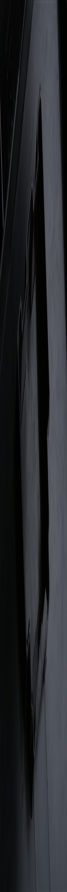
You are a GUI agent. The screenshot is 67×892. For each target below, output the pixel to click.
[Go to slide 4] (6, 230)
